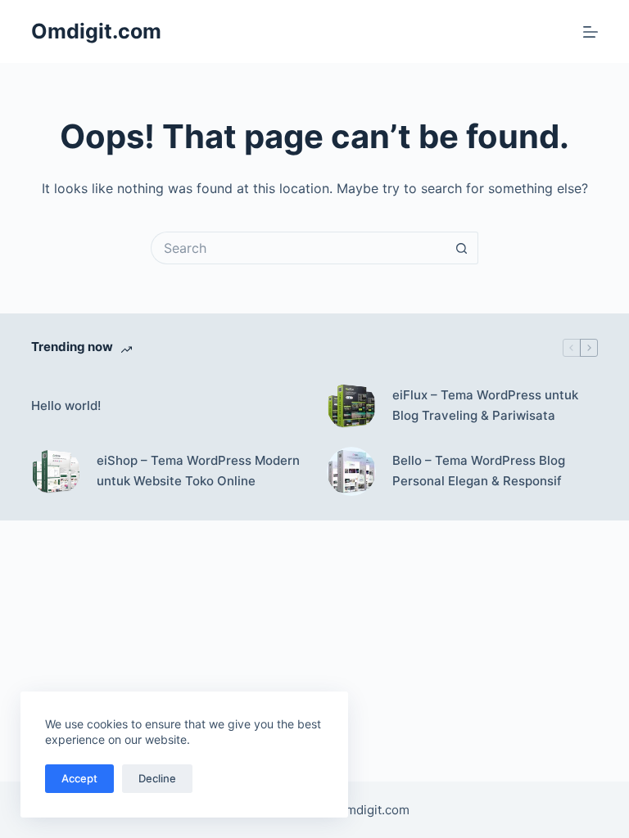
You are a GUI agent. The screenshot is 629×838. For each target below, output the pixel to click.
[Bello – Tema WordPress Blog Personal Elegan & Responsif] (351, 471)
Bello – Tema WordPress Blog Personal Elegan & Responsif (478, 471)
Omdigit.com (96, 31)
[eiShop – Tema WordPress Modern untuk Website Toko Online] (55, 471)
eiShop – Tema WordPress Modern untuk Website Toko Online (198, 471)
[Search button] (462, 248)
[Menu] (590, 32)
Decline (157, 778)
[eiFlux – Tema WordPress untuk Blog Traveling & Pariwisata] (351, 405)
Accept (79, 778)
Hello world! (66, 405)
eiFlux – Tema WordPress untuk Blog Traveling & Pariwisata (485, 405)
